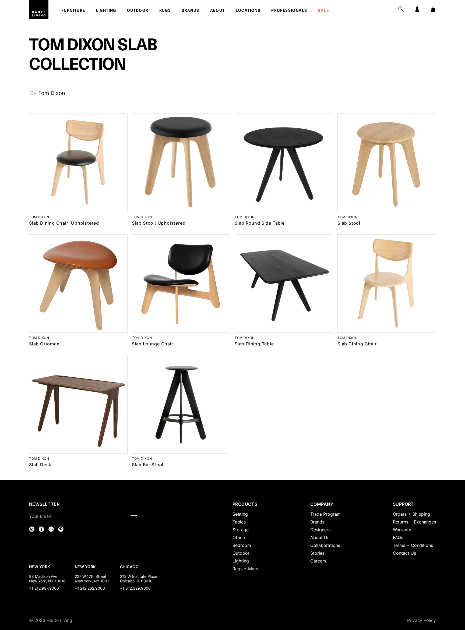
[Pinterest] (61, 529)
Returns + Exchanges (414, 522)
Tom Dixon (51, 93)
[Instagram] (31, 529)
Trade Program (325, 514)
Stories (317, 553)
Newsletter (44, 504)
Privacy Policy (421, 620)
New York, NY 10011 (93, 581)
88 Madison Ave (43, 576)
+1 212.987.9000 (44, 588)
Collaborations (325, 545)
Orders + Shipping (411, 514)
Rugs (165, 11)
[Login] (417, 9)
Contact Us (404, 553)
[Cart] (433, 9)
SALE (323, 11)
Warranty (402, 529)
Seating (240, 514)
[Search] (401, 9)
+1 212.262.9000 (90, 588)
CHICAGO (129, 566)
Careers (318, 561)
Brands (190, 11)
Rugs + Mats (245, 568)
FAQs (398, 537)
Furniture (73, 11)
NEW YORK (40, 566)
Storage (240, 529)
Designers (320, 529)
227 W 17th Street (90, 576)
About (217, 11)
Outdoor (138, 11)
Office (238, 537)
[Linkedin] (51, 529)
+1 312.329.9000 (135, 588)
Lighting (106, 11)
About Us (319, 537)
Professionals (289, 11)
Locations (248, 11)
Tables (239, 522)
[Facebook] (41, 529)
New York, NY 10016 (47, 581)
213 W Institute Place (138, 576)
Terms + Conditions (413, 545)
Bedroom (241, 545)
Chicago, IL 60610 (136, 581)
